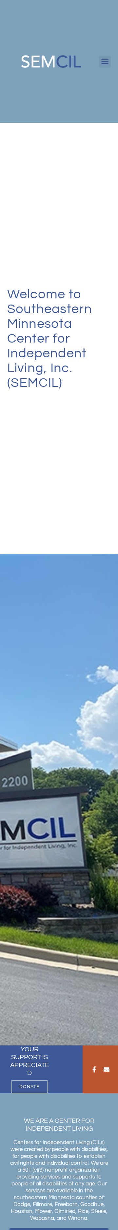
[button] (105, 62)
